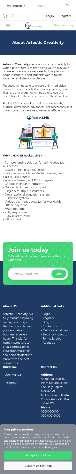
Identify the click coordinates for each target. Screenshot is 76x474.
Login (50, 16)
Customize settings (38, 466)
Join (59, 274)
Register (65, 16)
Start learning (63, 25)
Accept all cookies (38, 455)
